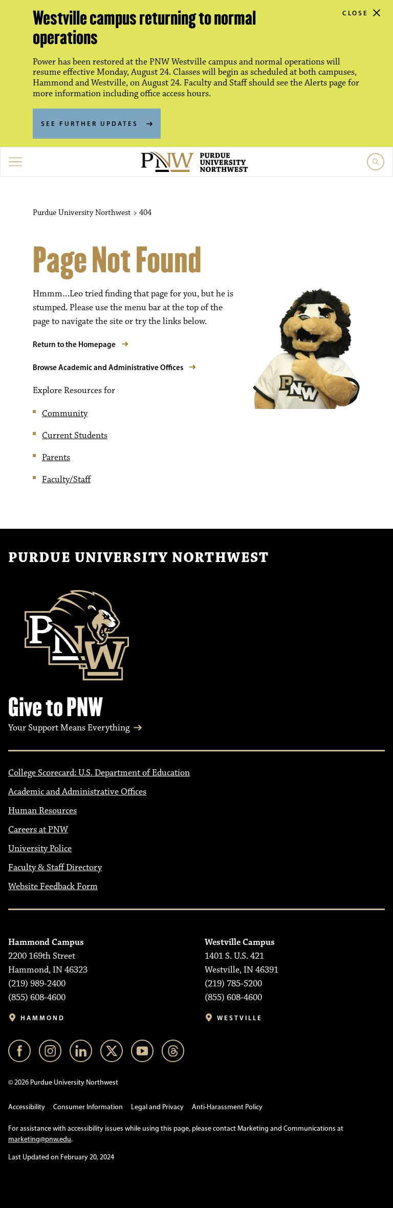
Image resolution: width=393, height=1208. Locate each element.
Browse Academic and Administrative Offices (108, 367)
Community (65, 413)
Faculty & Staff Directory (55, 867)
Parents (56, 457)
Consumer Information (88, 1107)
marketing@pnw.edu (39, 1139)
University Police (40, 848)
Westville (240, 1018)
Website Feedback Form (53, 886)
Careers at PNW (38, 829)
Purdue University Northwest (138, 558)
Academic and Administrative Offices (77, 791)
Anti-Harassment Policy (227, 1107)
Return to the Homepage (74, 344)
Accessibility (26, 1107)
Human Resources (42, 810)
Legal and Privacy (157, 1107)
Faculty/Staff (66, 479)
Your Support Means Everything (68, 728)
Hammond (42, 1018)
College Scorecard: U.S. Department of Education (99, 773)
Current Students (74, 435)
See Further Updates (89, 123)
